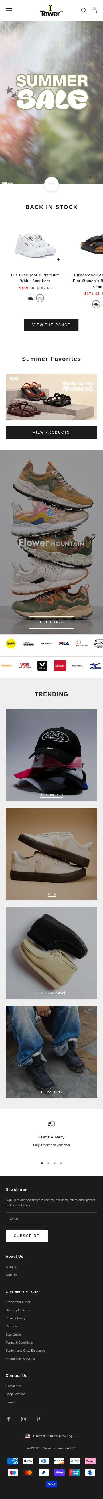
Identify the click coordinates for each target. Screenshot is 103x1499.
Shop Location (15, 1394)
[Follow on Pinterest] (38, 1419)
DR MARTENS (51, 1092)
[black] (96, 304)
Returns (11, 1326)
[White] (40, 298)
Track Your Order (18, 1302)
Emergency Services (20, 1358)
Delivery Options (17, 1310)
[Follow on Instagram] (23, 1419)
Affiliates (11, 1266)
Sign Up (11, 1274)
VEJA (52, 894)
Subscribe (26, 1236)
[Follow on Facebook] (8, 1419)
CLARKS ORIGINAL (51, 993)
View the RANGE (51, 325)
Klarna (10, 1402)
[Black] (31, 298)
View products (51, 432)
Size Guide (13, 1334)
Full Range (51, 622)
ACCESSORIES (51, 795)
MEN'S (30, 159)
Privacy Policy (15, 1318)
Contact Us (13, 1386)
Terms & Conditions (19, 1342)
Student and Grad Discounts (25, 1350)
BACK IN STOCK (51, 207)
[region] (51, 92)
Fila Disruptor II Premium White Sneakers (35, 278)
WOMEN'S (69, 159)
